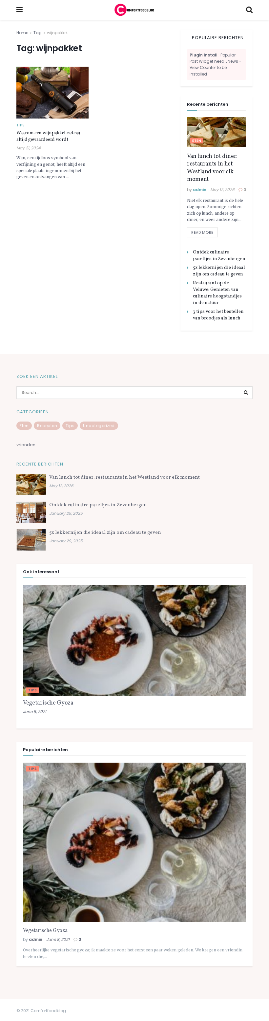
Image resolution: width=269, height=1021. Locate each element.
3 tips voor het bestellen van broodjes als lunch (218, 315)
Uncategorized (99, 425)
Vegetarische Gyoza (48, 703)
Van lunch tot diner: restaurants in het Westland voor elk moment (212, 168)
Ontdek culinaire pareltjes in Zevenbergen (219, 255)
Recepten (47, 425)
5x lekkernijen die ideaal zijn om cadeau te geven (219, 271)
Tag (37, 32)
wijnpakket (57, 32)
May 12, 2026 (222, 189)
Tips (20, 125)
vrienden (25, 445)
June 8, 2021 (34, 711)
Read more (202, 232)
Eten (196, 140)
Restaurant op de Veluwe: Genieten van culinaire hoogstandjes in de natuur (217, 293)
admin (199, 189)
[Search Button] (246, 392)
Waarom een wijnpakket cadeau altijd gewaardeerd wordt (48, 136)
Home (22, 32)
